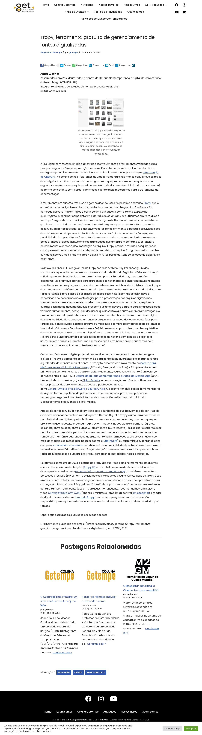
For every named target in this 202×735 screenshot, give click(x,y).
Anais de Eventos (75, 12)
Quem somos (135, 12)
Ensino (78, 672)
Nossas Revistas (108, 5)
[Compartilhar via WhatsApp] (79, 65)
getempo (73, 52)
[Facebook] (176, 5)
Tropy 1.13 (89, 467)
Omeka (62, 389)
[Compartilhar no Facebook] (48, 65)
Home (45, 5)
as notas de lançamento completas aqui (100, 471)
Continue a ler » (62, 652)
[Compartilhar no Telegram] (122, 65)
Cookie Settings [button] (172, 728)
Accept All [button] (191, 728)
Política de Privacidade (108, 12)
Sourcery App (96, 389)
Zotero (52, 389)
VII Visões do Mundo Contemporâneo (104, 19)
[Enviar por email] (109, 65)
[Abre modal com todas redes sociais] (133, 65)
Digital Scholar (91, 380)
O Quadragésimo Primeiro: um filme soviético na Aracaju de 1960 (58, 601)
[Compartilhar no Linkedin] (96, 65)
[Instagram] (184, 5)
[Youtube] (176, 12)
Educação (64, 672)
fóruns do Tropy (84, 497)
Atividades (87, 5)
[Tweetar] (65, 65)
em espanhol (140, 493)
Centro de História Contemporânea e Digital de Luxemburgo (113, 376)
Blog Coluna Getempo (51, 52)
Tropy (147, 203)
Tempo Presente (96, 672)
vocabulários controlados (68, 445)
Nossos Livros (132, 5)
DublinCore (110, 441)
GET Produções (154, 5)
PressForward (76, 389)
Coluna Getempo (65, 5)
